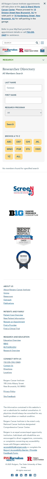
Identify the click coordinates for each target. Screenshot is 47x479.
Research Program (15, 107)
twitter (16, 475)
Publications (9, 303)
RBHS (6, 343)
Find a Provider (10, 325)
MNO (10, 149)
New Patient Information (14, 318)
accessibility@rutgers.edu (15, 447)
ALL (18, 156)
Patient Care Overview (13, 315)
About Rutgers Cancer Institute (17, 289)
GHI (28, 141)
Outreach (7, 300)
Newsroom (8, 296)
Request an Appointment (14, 321)
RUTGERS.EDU (10, 347)
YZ (9, 156)
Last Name (10, 82)
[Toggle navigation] (42, 43)
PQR (18, 149)
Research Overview (12, 350)
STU (28, 149)
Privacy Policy (9, 391)
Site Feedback (10, 396)
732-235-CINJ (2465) (12, 362)
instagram (30, 475)
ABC (9, 141)
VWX (38, 149)
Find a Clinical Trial (12, 328)
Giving (6, 293)
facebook (12, 475)
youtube (34, 475)
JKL (37, 141)
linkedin (25, 475)
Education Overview (12, 340)
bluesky (21, 475)
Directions (8, 369)
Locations (8, 372)
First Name (10, 95)
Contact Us (8, 365)
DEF (18, 141)
